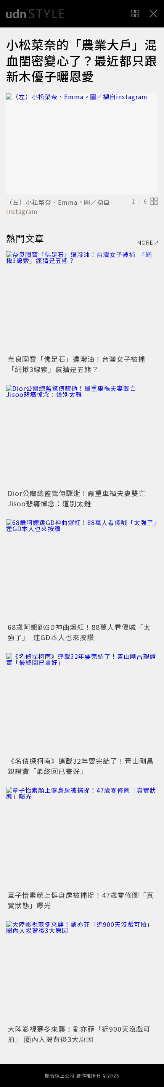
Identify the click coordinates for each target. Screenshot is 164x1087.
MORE (145, 242)
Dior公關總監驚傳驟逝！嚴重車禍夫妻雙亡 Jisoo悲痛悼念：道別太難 (80, 498)
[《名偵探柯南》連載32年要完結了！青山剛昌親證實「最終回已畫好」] (82, 703)
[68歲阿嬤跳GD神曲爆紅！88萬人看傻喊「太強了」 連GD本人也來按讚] (82, 569)
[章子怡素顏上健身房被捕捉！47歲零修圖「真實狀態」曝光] (82, 837)
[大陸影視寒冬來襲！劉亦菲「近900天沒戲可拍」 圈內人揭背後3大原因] (82, 971)
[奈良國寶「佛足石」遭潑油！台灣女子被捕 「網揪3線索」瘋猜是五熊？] (82, 301)
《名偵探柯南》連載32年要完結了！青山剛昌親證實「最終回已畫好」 (81, 766)
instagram (22, 211)
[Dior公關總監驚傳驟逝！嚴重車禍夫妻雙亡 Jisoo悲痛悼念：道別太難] (82, 435)
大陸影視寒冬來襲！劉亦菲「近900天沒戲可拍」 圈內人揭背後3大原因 (79, 1034)
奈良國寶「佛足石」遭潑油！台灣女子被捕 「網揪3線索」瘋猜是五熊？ (80, 364)
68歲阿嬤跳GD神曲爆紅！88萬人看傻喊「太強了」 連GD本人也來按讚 (79, 632)
